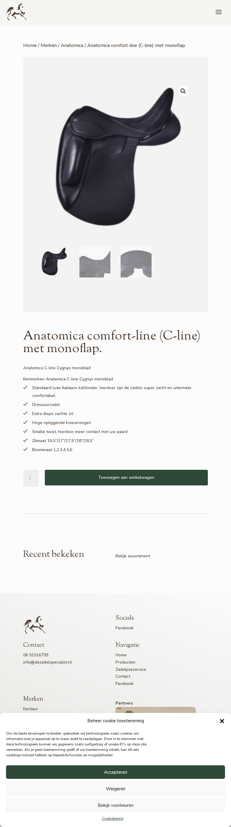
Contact (123, 676)
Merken (49, 45)
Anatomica (72, 45)
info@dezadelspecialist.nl (47, 662)
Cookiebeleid (112, 818)
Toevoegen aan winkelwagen (126, 477)
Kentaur (30, 709)
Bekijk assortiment (133, 556)
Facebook (125, 628)
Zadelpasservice (131, 669)
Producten (125, 662)
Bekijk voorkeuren (116, 805)
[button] (222, 721)
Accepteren (115, 772)
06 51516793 (35, 655)
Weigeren (115, 789)
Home (30, 45)
